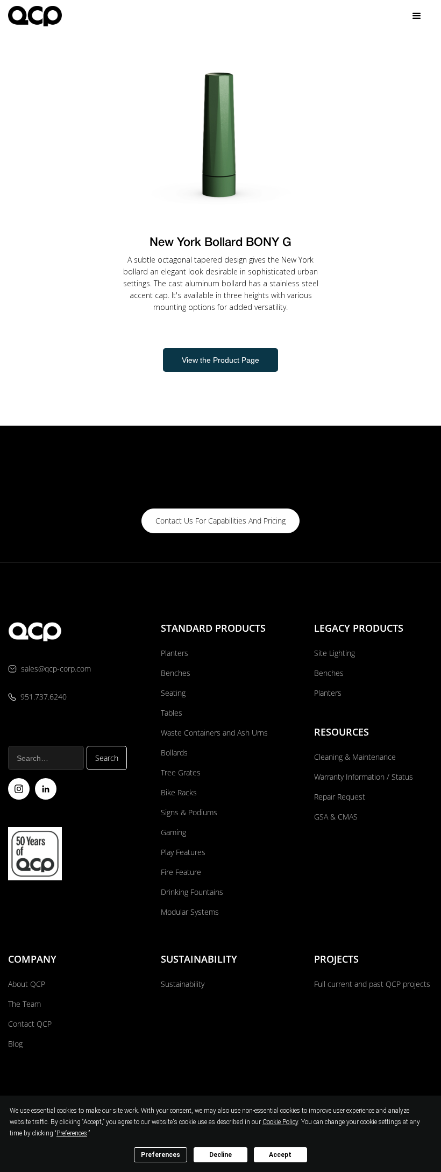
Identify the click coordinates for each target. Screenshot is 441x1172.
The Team (24, 1004)
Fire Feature (181, 872)
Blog (15, 1044)
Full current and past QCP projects (372, 984)
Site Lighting (334, 653)
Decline (220, 1155)
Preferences (160, 1155)
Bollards (174, 752)
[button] (417, 16)
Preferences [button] (71, 1133)
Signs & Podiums (189, 812)
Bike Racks (179, 792)
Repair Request (339, 797)
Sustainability (182, 984)
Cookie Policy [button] (280, 1122)
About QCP (26, 984)
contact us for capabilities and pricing (220, 521)
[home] (35, 16)
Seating (173, 693)
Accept (280, 1155)
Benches (175, 673)
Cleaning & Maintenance (355, 757)
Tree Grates (181, 772)
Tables (171, 713)
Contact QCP (30, 1024)
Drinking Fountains (192, 892)
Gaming (173, 832)
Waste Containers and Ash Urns (214, 733)
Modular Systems (190, 912)
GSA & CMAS (336, 816)
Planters (174, 653)
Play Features (183, 852)
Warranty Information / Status (364, 777)
